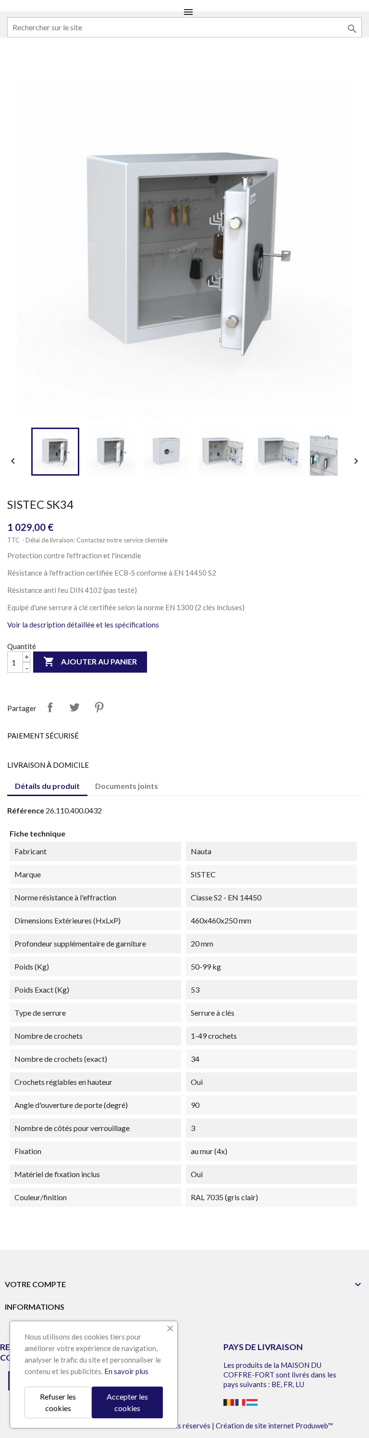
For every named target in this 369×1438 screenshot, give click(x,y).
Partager (50, 707)
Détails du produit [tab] (47, 785)
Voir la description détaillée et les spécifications (83, 624)
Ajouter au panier (90, 661)
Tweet (74, 707)
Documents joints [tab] (126, 785)
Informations (34, 1306)
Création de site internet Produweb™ (274, 1425)
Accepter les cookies (127, 1402)
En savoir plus (126, 1371)
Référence (25, 810)
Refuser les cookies (58, 1402)
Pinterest (99, 707)
